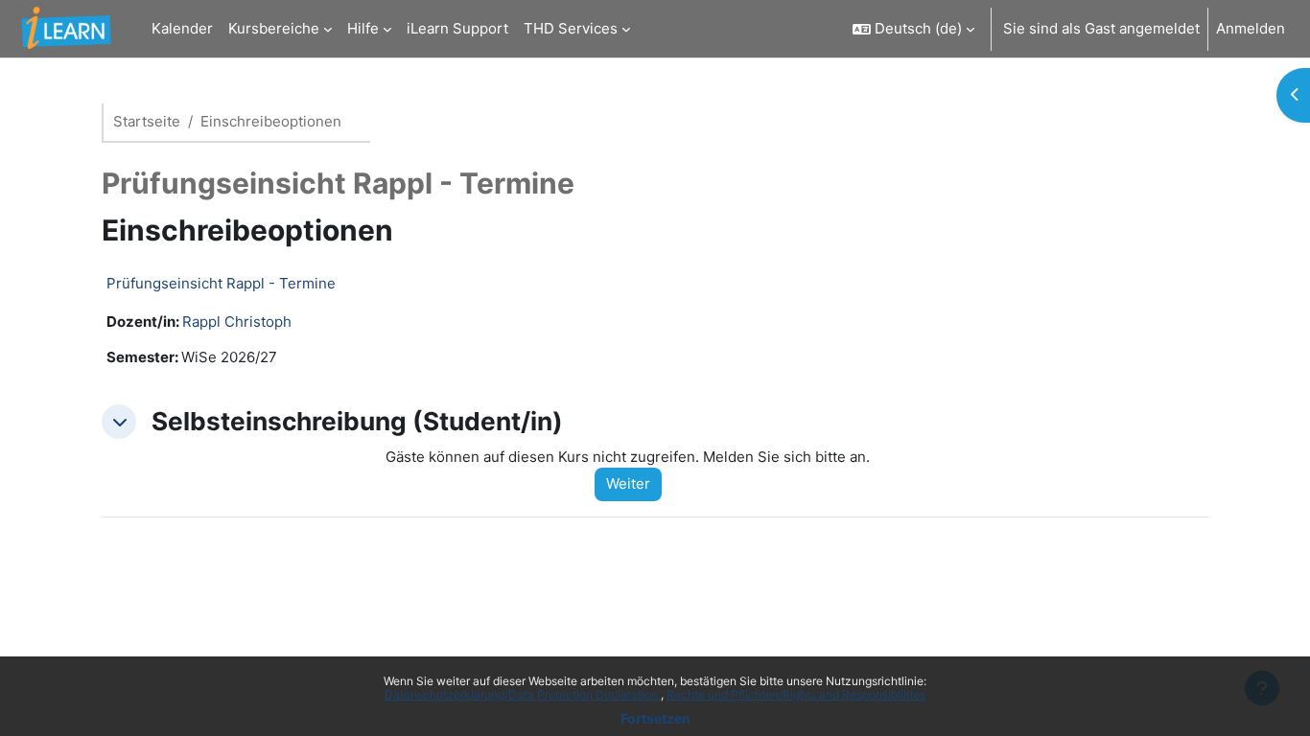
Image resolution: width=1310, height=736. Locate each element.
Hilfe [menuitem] (363, 28)
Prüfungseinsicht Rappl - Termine (221, 283)
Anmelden (1250, 28)
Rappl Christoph (237, 321)
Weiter (628, 483)
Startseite (146, 121)
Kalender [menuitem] (182, 28)
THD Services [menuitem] (571, 28)
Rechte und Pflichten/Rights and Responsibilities (796, 694)
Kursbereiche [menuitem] (273, 28)
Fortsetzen (655, 718)
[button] (913, 29)
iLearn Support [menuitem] (457, 28)
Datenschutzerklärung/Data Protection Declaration (523, 694)
